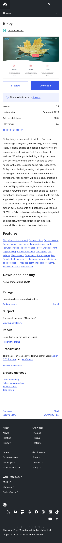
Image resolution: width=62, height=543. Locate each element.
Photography (43, 255)
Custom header (51, 240)
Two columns (27, 266)
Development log (11, 379)
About (6, 427)
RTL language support (35, 259)
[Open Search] (49, 4)
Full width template (26, 251)
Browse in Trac (10, 386)
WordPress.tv (11, 467)
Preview (15, 85)
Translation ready (11, 266)
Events (36, 457)
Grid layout (41, 251)
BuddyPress (11, 492)
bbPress (9, 487)
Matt (7, 482)
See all (56, 304)
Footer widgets (43, 248)
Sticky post (52, 259)
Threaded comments (29, 263)
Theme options (10, 263)
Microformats (17, 255)
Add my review (10, 304)
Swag (36, 467)
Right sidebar (17, 259)
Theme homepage (12, 130)
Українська (27, 359)
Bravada (37, 97)
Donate (37, 462)
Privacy (7, 443)
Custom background (18, 240)
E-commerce (23, 244)
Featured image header (41, 244)
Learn (6, 452)
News (6, 432)
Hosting (7, 437)
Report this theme (11, 342)
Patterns (37, 443)
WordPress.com (12, 476)
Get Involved (39, 452)
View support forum (12, 323)
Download (45, 85)
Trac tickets (8, 390)
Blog (5, 240)
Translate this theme (12, 365)
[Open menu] (57, 4)
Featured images (11, 248)
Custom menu (9, 244)
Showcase (38, 427)
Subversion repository (13, 383)
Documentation (11, 457)
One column (30, 255)
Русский (12, 359)
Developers (9, 462)
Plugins (36, 437)
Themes (7, 13)
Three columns (47, 263)
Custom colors (36, 240)
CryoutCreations (16, 30)
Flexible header (27, 248)
